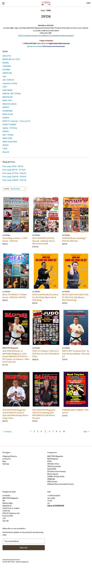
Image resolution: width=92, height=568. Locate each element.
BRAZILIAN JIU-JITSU (11, 59)
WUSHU (6, 145)
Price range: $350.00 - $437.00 (14, 180)
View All (6, 521)
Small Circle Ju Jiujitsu (11, 508)
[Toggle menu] (3, 3)
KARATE (6, 107)
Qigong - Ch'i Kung (10, 128)
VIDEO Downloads (54, 466)
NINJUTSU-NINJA (9, 104)
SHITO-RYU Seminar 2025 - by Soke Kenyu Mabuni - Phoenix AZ (75, 354)
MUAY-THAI (7, 100)
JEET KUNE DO (8, 80)
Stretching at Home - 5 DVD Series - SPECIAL (15, 239)
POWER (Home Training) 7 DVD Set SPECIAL (74, 239)
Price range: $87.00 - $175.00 (14, 170)
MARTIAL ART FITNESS (12, 94)
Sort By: (6, 189)
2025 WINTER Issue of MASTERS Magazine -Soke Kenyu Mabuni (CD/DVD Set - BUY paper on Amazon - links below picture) (16, 356)
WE (4, 501)
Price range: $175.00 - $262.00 (14, 173)
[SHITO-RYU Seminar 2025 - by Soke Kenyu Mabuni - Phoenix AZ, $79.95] (76, 327)
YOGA (5, 148)
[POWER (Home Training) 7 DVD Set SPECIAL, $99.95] (76, 214)
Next (86, 432)
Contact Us (7, 459)
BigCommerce (15, 560)
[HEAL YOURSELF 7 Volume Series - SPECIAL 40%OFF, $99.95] (16, 271)
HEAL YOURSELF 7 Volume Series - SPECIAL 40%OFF (15, 296)
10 (64, 431)
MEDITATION (7, 97)
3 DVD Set (6, 511)
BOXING (6, 63)
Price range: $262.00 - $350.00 (14, 177)
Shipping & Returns (10, 456)
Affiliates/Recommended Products (60, 484)
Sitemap (6, 464)
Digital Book (7, 506)
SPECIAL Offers (53, 464)
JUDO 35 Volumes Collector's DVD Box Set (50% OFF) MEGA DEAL (45, 354)
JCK (4, 518)
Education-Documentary (56, 471)
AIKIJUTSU (7, 56)
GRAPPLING (7, 73)
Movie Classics (52, 474)
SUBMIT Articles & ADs (55, 477)
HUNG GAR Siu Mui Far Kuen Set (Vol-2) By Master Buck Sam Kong (45, 297)
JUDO (5, 87)
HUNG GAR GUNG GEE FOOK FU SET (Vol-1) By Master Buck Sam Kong (75, 297)
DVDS (49, 461)
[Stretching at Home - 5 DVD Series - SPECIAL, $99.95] (16, 214)
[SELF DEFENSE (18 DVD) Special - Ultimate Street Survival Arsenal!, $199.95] (46, 214)
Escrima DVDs (8, 516)
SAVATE (6, 131)
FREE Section (52, 482)
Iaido (4, 76)
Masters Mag (7, 503)
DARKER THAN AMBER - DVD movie (75, 411)
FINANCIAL (51, 479)
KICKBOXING (8, 111)
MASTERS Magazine (55, 456)
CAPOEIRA (7, 66)
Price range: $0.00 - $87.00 (13, 166)
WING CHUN (7, 138)
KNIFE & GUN (8, 114)
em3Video (6, 496)
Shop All (6, 152)
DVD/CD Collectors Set (11, 513)
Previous (7, 432)
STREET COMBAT (9, 125)
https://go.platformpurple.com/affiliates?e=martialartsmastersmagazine (46, 36)
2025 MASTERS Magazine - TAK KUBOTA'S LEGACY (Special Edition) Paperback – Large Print (16, 414)
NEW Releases (52, 459)
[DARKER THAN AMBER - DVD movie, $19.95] (76, 389)
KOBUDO (6, 118)
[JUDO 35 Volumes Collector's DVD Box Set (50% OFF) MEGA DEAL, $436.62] (46, 327)
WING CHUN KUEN (10, 142)
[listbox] (18, 189)
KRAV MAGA (7, 90)
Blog (4, 461)
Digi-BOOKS (51, 469)
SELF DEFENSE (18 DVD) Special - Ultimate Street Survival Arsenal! (43, 241)
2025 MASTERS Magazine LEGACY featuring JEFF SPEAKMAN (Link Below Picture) (43, 414)
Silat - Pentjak (8, 135)
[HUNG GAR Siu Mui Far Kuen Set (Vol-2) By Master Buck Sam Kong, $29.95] (46, 271)
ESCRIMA (6, 70)
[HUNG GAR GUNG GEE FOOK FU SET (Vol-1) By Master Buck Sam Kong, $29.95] (76, 271)
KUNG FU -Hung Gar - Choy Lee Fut (16, 121)
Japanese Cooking (10, 83)
